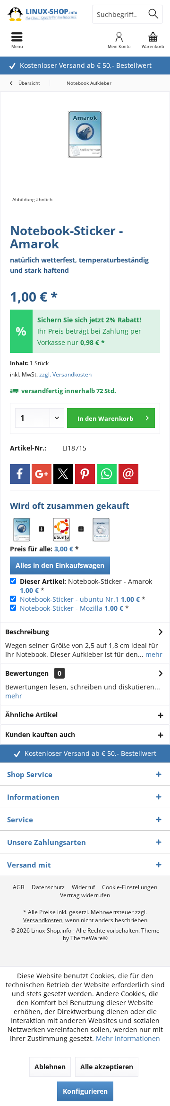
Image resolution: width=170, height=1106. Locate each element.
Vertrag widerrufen (85, 895)
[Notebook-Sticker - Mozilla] (101, 529)
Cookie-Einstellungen (129, 887)
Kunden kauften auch (40, 734)
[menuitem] (153, 40)
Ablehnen (50, 1066)
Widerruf (83, 887)
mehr (153, 654)
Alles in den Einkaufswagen (60, 565)
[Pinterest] (85, 474)
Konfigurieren (85, 1091)
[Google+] (41, 474)
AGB (19, 887)
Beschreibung (27, 631)
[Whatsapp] (107, 474)
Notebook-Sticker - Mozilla (61, 608)
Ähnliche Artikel (31, 714)
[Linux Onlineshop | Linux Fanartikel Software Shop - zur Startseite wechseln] (42, 14)
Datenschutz (48, 887)
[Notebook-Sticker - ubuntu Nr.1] (61, 529)
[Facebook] (20, 474)
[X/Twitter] (63, 474)
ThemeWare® (89, 938)
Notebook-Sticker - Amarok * (86, 586)
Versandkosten (42, 920)
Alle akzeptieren (106, 1066)
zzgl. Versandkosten (65, 374)
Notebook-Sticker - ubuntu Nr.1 (69, 599)
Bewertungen (27, 673)
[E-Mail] (128, 474)
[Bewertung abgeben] (85, 283)
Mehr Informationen (128, 1038)
